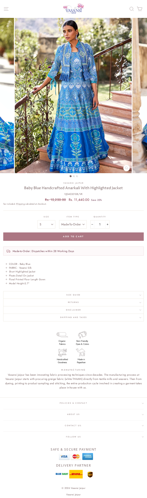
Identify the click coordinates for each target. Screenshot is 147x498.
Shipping (20, 203)
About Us (73, 414)
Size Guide (73, 295)
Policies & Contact (73, 403)
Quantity (100, 216)
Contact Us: (73, 425)
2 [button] (74, 176)
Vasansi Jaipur (73, 183)
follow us (73, 437)
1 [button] (71, 176)
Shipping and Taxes (73, 317)
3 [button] (77, 176)
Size (46, 216)
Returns (73, 302)
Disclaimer (73, 310)
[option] (73, 95)
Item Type (72, 216)
